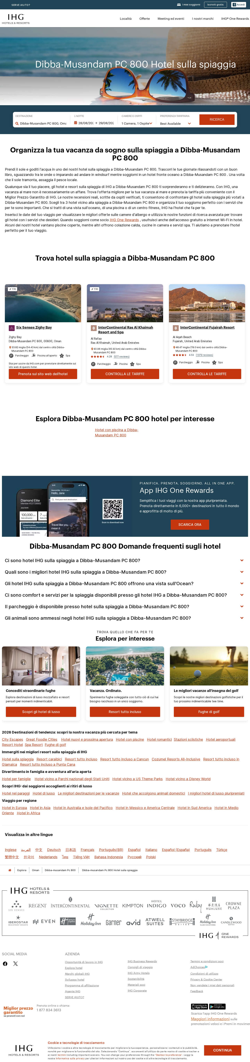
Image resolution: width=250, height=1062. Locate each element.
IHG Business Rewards (142, 961)
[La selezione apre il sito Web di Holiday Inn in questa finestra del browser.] (91, 921)
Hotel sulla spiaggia (18, 759)
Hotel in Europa (14, 808)
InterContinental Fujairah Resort (207, 327)
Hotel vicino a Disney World (188, 779)
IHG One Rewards (124, 220)
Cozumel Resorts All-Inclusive (176, 759)
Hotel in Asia (40, 808)
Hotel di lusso (44, 793)
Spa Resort (34, 745)
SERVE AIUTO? (21, 5)
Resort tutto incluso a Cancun (124, 759)
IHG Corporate (137, 990)
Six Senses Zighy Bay (34, 327)
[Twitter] (15, 964)
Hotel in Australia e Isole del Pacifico (83, 808)
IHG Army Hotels (139, 973)
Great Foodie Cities (41, 739)
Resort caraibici (49, 759)
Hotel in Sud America (195, 808)
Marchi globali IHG (77, 974)
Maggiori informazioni (210, 1018)
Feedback (196, 991)
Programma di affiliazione (82, 985)
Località (126, 18)
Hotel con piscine (130, 739)
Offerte (144, 18)
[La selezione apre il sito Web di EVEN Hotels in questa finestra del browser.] (44, 921)
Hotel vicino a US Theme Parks (137, 779)
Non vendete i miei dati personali (212, 985)
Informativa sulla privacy (70, 1058)
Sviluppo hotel (74, 979)
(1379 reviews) (204, 354)
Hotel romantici (159, 739)
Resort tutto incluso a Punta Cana (47, 764)
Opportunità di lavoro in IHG (84, 962)
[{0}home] (10, 870)
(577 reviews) (121, 356)
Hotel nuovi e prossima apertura (87, 739)
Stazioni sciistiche (188, 739)
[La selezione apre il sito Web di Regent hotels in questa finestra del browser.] (38, 904)
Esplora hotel (73, 968)
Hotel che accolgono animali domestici (153, 793)
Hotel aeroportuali (220, 739)
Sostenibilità (136, 979)
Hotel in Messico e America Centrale (145, 808)
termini (62, 1054)
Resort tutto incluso (81, 759)
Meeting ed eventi (171, 18)
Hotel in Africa (28, 813)
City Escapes (12, 739)
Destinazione (24, 116)
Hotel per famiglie (16, 779)
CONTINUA (222, 1050)
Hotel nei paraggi (16, 793)
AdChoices (197, 967)
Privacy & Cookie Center (206, 979)
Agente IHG (72, 991)
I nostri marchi (202, 18)
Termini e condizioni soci (207, 961)
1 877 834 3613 (49, 1009)
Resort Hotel (12, 745)
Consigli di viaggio (140, 967)
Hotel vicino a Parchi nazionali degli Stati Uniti (72, 779)
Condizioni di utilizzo (204, 973)
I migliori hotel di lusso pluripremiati (216, 793)
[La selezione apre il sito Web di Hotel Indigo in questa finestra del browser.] (156, 904)
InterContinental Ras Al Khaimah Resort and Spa (125, 330)
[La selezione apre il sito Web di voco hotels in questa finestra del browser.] (178, 904)
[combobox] (43, 123)
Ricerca (217, 119)
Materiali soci (136, 984)
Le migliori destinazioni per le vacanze (88, 793)
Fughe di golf (55, 745)
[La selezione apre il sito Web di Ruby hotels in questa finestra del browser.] (196, 904)
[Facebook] (6, 964)
